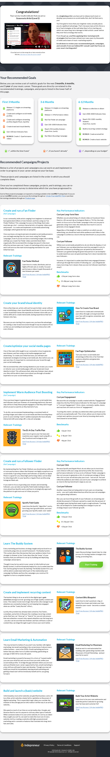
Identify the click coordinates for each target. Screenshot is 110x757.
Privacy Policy (49, 745)
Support (77, 745)
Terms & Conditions (64, 745)
